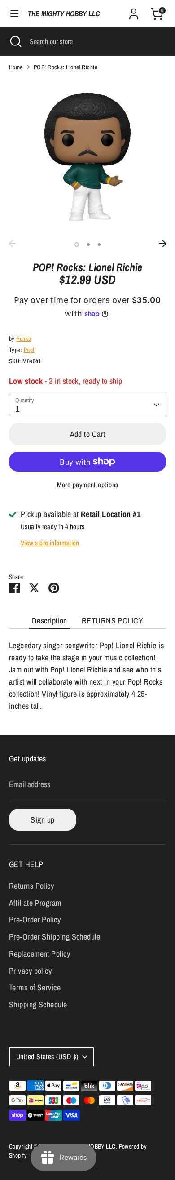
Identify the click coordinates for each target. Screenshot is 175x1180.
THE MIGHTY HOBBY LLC (64, 13)
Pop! (29, 350)
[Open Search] (15, 41)
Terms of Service (35, 987)
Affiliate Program (35, 902)
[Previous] (12, 244)
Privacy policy (30, 970)
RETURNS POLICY (112, 620)
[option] (87, 157)
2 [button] (88, 244)
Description (49, 620)
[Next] (163, 244)
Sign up (42, 819)
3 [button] (99, 244)
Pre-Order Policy (35, 919)
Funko (23, 338)
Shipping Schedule (38, 1004)
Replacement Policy (39, 953)
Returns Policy (31, 885)
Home (16, 67)
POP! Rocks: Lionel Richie (65, 67)
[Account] (134, 11)
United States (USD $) (47, 1056)
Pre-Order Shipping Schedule (54, 936)
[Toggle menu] (14, 13)
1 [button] (76, 244)
